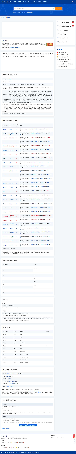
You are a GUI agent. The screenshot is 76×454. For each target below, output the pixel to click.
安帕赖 (11, 129)
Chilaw (4, 154)
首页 (10, 1)
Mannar (4, 203)
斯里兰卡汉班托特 (34, 170)
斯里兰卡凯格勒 (34, 194)
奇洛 (10, 154)
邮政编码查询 (12, 47)
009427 (43, 232)
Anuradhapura (5, 133)
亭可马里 (11, 240)
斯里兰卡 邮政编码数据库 (13, 383)
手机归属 (29, 1)
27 (16, 232)
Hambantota (5, 170)
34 (16, 187)
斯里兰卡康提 (33, 190)
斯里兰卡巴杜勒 (34, 141)
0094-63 (48, 129)
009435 (41, 194)
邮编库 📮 (10, 447)
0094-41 (48, 211)
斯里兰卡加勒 (33, 161)
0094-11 (48, 157)
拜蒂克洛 (11, 150)
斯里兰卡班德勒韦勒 (35, 145)
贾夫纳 (11, 179)
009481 (41, 190)
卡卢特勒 (11, 187)
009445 (43, 236)
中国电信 (28, 391)
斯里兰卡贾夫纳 (34, 178)
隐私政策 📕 (16, 442)
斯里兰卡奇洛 (33, 153)
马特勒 (11, 212)
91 (16, 162)
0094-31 (48, 219)
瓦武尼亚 (11, 245)
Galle (4, 162)
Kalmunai (4, 183)
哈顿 (10, 175)
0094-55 (48, 141)
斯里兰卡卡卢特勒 (34, 186)
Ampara (4, 129)
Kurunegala (5, 199)
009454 (44, 215)
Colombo (4, 158)
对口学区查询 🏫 (26, 447)
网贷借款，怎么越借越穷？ (64, 66)
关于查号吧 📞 (4, 442)
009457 (43, 145)
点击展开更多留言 (23, 425)
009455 (41, 141)
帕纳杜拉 (11, 228)
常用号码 (34, 1)
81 (16, 191)
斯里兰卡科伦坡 (34, 157)
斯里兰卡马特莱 (34, 207)
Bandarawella (5, 146)
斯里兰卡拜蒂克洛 (34, 149)
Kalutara (4, 187)
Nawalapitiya (5, 216)
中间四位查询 (19, 12)
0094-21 (48, 178)
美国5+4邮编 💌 (4, 447)
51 (16, 175)
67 (16, 183)
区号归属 (24, 1)
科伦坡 (11, 158)
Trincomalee (5, 240)
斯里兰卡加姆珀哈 (34, 166)
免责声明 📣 (21, 442)
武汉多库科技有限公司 (13, 452)
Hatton (4, 175)
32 (16, 154)
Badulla (4, 142)
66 (16, 208)
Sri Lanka (10, 81)
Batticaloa (5, 150)
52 (16, 224)
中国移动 (32, 391)
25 (16, 133)
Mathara (4, 212)
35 (16, 195)
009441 (41, 211)
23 (16, 203)
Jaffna (4, 179)
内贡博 (11, 220)
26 (16, 240)
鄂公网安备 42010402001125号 (34, 452)
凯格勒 (11, 195)
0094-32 (47, 153)
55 (16, 142)
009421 (41, 178)
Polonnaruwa (5, 232)
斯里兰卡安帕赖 (34, 129)
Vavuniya (4, 245)
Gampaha (5, 166)
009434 (42, 186)
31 (16, 220)
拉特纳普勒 (12, 236)
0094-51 (47, 174)
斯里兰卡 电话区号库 (13, 381)
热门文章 (59, 49)
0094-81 (47, 190)
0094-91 (47, 161)
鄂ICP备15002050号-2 (23, 452)
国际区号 (19, 1)
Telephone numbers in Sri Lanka (13, 373)
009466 (41, 207)
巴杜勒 (11, 142)
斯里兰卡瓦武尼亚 (34, 244)
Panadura (5, 228)
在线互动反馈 (6, 428)
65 (16, 150)
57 (16, 146)
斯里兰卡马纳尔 (34, 203)
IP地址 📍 (19, 447)
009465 (42, 149)
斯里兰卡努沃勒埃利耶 (35, 223)
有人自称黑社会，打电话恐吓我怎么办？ (66, 63)
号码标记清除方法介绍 (63, 52)
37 (16, 199)
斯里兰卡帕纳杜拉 (34, 227)
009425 (44, 133)
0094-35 (48, 194)
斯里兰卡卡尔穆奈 (34, 182)
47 (16, 170)
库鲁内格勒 (12, 199)
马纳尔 (11, 203)
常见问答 (40, 1)
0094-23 (48, 203)
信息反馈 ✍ (10, 442)
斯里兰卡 (10, 79)
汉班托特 (11, 170)
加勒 (10, 162)
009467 (42, 182)
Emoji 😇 (15, 447)
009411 (41, 157)
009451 (41, 174)
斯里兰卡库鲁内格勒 (35, 199)
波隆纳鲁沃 (12, 232)
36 (16, 137)
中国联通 (37, 391)
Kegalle (4, 195)
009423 (41, 203)
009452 (44, 223)
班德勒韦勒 (12, 146)
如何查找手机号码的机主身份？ (64, 54)
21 (16, 179)
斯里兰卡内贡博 (34, 219)
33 (16, 166)
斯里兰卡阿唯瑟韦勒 (35, 137)
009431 (41, 219)
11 (16, 158)
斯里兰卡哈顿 (33, 174)
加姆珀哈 (11, 166)
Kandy (4, 191)
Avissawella (5, 137)
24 (16, 245)
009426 (42, 240)
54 (16, 216)
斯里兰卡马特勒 (34, 211)
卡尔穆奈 (11, 183)
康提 (10, 191)
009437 (43, 199)
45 (16, 236)
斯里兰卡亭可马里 (34, 240)
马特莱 (11, 208)
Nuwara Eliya (5, 224)
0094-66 (48, 207)
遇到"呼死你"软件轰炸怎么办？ (64, 61)
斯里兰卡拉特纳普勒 (35, 236)
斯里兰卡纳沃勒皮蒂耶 (35, 215)
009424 (42, 244)
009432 (41, 153)
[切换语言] (73, 2)
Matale (4, 208)
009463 (41, 129)
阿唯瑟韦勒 (12, 137)
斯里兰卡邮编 (17, 47)
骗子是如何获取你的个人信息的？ (65, 59)
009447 (42, 170)
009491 (41, 161)
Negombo (5, 220)
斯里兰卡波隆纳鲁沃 (35, 232)
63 (16, 129)
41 (16, 212)
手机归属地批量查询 (29, 12)
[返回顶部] (74, 442)
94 (9, 84)
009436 (43, 137)
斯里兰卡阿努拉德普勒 (35, 133)
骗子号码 (45, 1)
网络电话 (39, 392)
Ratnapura (5, 236)
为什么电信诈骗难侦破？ (63, 57)
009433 (42, 166)
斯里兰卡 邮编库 (10, 386)
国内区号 (14, 1)
